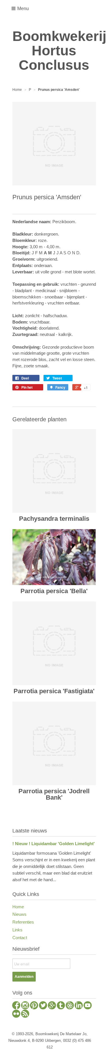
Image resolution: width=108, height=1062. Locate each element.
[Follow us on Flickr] (16, 1014)
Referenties (23, 922)
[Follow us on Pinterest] (34, 1006)
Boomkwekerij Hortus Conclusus (54, 50)
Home (18, 906)
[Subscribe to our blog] (25, 1014)
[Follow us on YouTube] (88, 1006)
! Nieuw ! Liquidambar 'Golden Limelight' (53, 843)
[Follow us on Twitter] (43, 1006)
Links (17, 929)
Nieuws (19, 914)
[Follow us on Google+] (52, 1006)
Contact (19, 937)
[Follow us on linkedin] (79, 1006)
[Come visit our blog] (61, 1006)
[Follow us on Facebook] (16, 1006)
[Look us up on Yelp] (70, 1006)
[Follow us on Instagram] (25, 1006)
